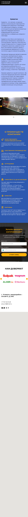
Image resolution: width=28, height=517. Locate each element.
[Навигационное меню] (26, 2)
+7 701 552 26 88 (5, 2)
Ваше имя (4, 241)
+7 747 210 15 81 (5, 3)
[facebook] (8, 308)
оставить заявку (14, 254)
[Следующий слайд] (27, 106)
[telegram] (6, 308)
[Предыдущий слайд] (1, 106)
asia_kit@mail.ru (6, 304)
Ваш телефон (5, 247)
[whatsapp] (4, 308)
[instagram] (2, 308)
